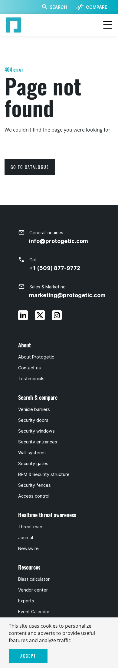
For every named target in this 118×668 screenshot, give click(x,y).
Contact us (29, 368)
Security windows (36, 431)
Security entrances (37, 442)
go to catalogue (30, 167)
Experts (26, 601)
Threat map (30, 527)
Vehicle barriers (34, 409)
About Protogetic (36, 357)
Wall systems (32, 452)
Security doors (33, 420)
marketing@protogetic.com (67, 295)
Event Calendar (33, 611)
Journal (25, 537)
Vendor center (33, 590)
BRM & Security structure (44, 474)
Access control (33, 496)
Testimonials (31, 378)
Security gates (33, 463)
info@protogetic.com (58, 241)
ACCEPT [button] (28, 656)
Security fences (34, 485)
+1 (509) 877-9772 (54, 268)
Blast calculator (34, 579)
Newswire (28, 548)
